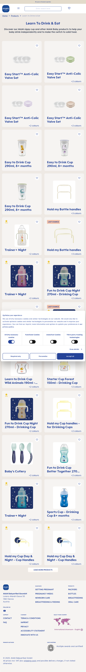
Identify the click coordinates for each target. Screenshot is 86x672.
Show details (74, 349)
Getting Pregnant (44, 589)
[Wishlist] (69, 8)
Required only (16, 356)
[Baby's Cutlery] (22, 456)
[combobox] (43, 8)
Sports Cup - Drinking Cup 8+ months (63, 513)
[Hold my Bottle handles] (64, 194)
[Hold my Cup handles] (64, 410)
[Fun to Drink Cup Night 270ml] (64, 277)
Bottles (72, 594)
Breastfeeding (75, 598)
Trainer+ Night (15, 250)
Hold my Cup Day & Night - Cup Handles (19, 558)
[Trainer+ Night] (22, 236)
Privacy (25, 626)
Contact (7, 618)
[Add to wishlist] (37, 46)
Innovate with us (29, 635)
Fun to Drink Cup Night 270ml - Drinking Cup (63, 292)
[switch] (32, 342)
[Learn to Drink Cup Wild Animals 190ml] (22, 366)
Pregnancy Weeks (44, 594)
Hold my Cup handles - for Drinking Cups (63, 425)
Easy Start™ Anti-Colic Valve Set (22, 76)
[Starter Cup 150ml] (64, 366)
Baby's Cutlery (15, 471)
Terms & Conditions (31, 618)
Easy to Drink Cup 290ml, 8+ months (18, 164)
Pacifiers (72, 589)
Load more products (43, 570)
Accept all (70, 356)
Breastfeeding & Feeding (47, 602)
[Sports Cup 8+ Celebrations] (64, 498)
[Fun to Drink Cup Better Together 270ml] (64, 454)
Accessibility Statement (33, 631)
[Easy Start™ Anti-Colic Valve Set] (22, 60)
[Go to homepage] (5, 8)
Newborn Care (42, 598)
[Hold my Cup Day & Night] (22, 543)
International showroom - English (67, 629)
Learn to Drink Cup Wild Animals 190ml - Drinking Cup (20, 380)
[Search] (59, 9)
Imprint (24, 622)
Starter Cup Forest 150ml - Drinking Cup (62, 380)
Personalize (43, 356)
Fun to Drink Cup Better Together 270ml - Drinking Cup (64, 469)
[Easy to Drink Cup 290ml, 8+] (22, 149)
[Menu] (18, 8)
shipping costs (30, 661)
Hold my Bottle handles (64, 209)
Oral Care (73, 602)
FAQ (5, 622)
